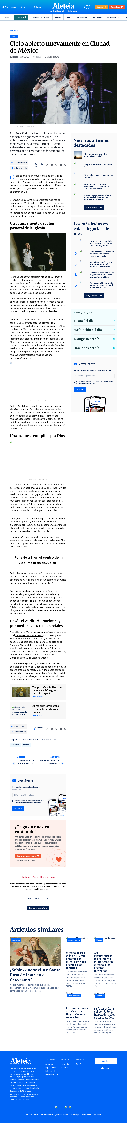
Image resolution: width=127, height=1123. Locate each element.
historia (99, 940)
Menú (7, 17)
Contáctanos (86, 1115)
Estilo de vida (50, 1071)
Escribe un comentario (38, 908)
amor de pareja (74, 996)
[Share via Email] (61, 165)
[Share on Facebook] (47, 165)
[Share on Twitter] (56, 165)
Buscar (38, 7)
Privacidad (97, 1115)
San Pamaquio (72, 11)
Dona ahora (115, 7)
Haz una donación (46, 1115)
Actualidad (14, 31)
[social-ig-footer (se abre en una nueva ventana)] (70, 1107)
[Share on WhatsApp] (65, 165)
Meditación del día (88, 330)
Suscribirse (106, 1061)
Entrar (46, 898)
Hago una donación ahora (26, 856)
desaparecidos (74, 940)
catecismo (16, 940)
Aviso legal (75, 1115)
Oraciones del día (87, 348)
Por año (79, 1064)
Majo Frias (37, 57)
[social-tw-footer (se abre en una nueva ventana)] (66, 1107)
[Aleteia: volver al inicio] (63, 5)
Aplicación (65, 1067)
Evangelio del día (87, 339)
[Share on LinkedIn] (52, 165)
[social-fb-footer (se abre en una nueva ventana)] (61, 1107)
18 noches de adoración (46, 666)
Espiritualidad (97, 17)
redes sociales (37, 679)
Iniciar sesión (88, 7)
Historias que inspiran (41, 17)
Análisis (58, 17)
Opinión (69, 17)
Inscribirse (18, 808)
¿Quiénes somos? (62, 1115)
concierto (15, 744)
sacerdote (100, 996)
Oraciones (20, 17)
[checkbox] (13, 801)
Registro (100, 7)
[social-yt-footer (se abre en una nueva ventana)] (56, 1107)
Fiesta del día (84, 321)
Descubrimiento (113, 17)
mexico (26, 744)
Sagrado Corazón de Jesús (29, 635)
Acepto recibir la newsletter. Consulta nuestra (29, 802)
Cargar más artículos (94, 207)
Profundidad (82, 17)
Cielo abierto (16, 484)
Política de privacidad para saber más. (28, 803)
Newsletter (65, 1064)
